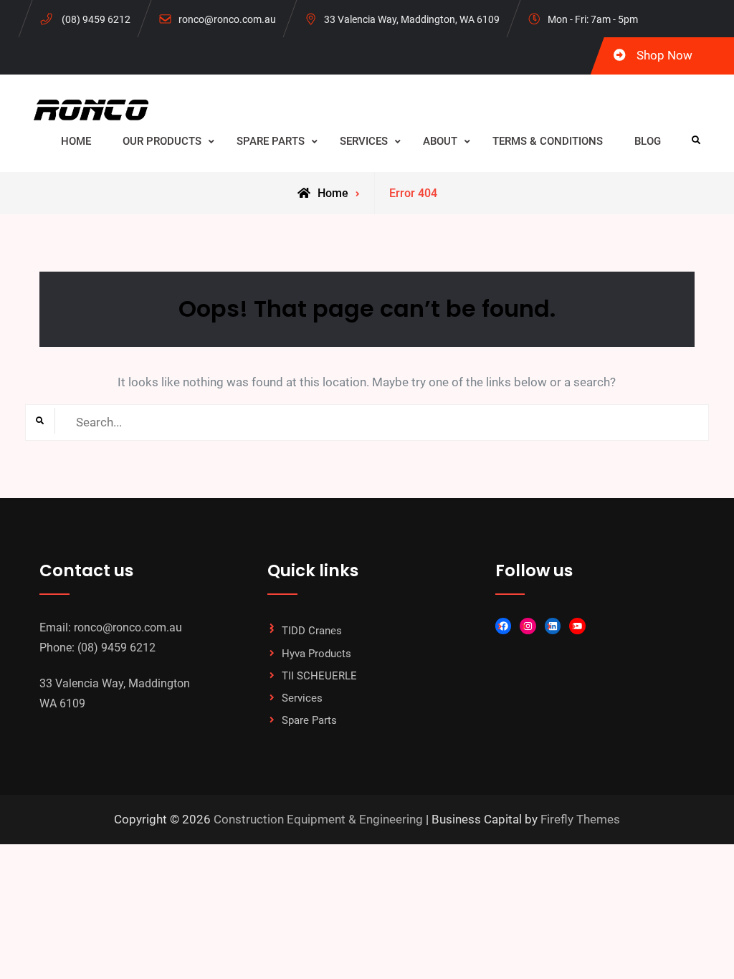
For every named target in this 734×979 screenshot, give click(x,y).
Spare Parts (309, 720)
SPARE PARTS (271, 141)
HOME (76, 141)
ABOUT (440, 141)
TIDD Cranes (312, 630)
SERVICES (364, 141)
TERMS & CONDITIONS (547, 141)
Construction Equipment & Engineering (318, 819)
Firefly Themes (580, 819)
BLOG (647, 141)
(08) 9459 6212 (96, 19)
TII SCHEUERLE (319, 675)
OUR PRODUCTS (162, 141)
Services (302, 698)
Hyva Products (316, 653)
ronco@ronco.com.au (227, 19)
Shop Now (664, 55)
